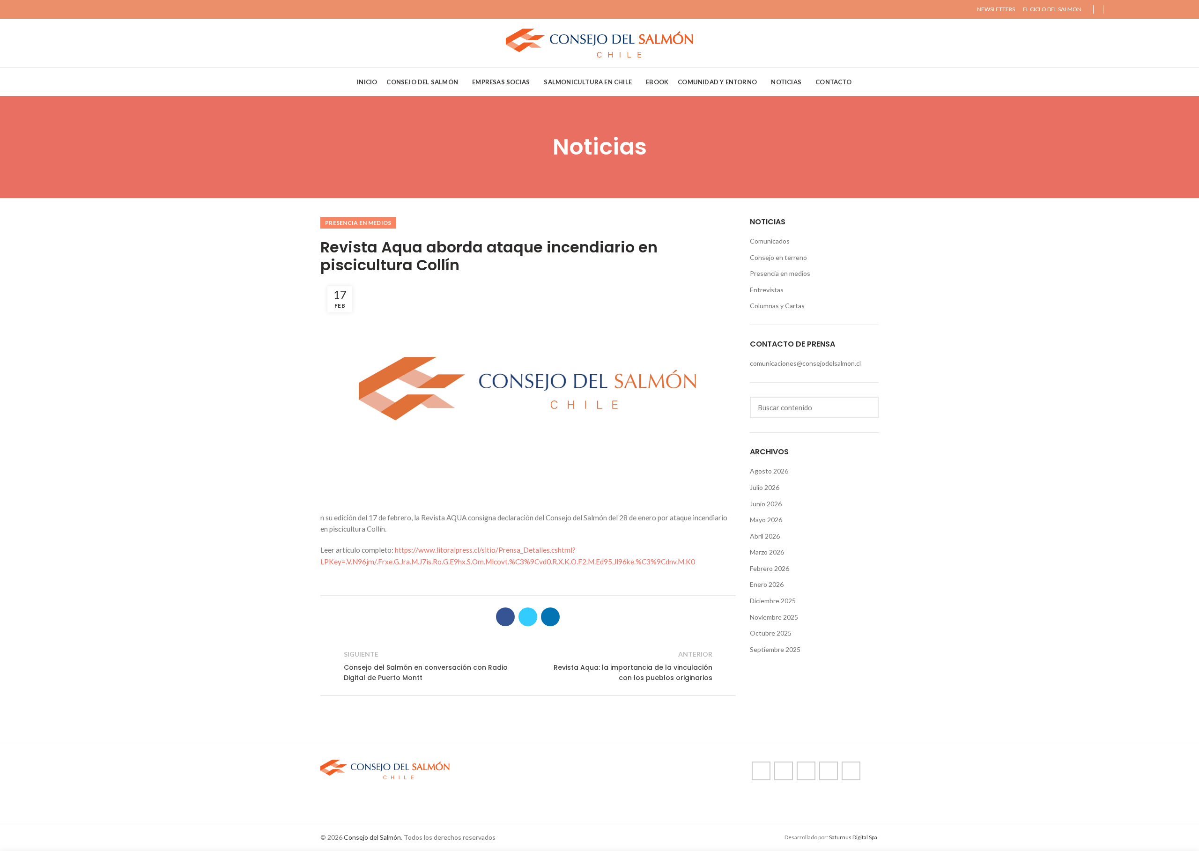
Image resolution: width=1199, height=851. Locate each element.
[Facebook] (1113, 9)
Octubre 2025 (771, 633)
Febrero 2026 (769, 568)
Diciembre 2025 (773, 601)
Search (866, 407)
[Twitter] (1124, 9)
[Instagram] (1135, 9)
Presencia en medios (358, 222)
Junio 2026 (766, 504)
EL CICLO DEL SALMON (1052, 9)
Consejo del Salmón (372, 837)
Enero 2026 (767, 584)
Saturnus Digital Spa (853, 837)
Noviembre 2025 (774, 617)
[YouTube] (1145, 9)
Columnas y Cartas (777, 306)
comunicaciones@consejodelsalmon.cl (805, 363)
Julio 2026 (764, 487)
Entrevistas (767, 290)
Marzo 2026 (767, 552)
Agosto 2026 (769, 471)
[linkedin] (1156, 9)
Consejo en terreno (778, 257)
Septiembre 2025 (775, 649)
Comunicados (770, 241)
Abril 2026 (765, 536)
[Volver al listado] (528, 666)
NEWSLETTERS (996, 9)
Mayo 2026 (766, 520)
